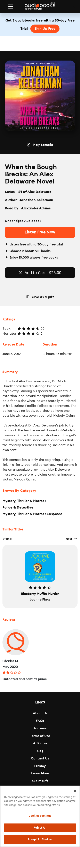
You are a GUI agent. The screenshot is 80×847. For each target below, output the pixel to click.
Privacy (40, 766)
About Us (40, 713)
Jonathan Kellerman (36, 200)
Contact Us (40, 758)
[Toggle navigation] (10, 6)
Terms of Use (40, 736)
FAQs (40, 720)
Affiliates (40, 743)
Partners (40, 728)
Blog (40, 751)
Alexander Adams (35, 208)
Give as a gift (43, 297)
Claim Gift (40, 781)
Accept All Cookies (40, 839)
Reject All (39, 827)
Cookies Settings (40, 816)
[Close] (75, 790)
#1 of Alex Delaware (35, 192)
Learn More (40, 773)
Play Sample (43, 145)
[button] (7, 538)
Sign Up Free (44, 28)
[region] (40, 816)
